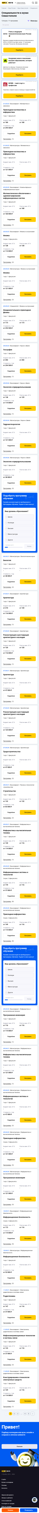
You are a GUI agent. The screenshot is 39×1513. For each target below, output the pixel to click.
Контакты (4, 1488)
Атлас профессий (6, 1500)
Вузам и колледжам (7, 1482)
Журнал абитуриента (7, 1495)
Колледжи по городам (8, 1503)
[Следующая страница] (32, 1414)
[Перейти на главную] (7, 3)
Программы (7, 139)
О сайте (4, 1479)
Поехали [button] (19, 1446)
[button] (19, 50)
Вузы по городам (6, 1506)
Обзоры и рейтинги (7, 1498)
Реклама (34, 29)
